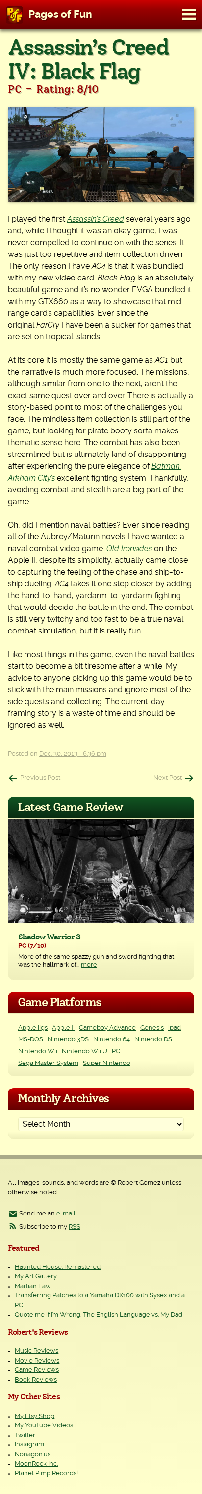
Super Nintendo (106, 1063)
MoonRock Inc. (36, 1464)
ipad (174, 1028)
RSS (74, 1227)
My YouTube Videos (44, 1425)
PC (116, 1051)
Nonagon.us (32, 1454)
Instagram (29, 1445)
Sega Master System (48, 1063)
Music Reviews (36, 1351)
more (89, 965)
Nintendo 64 (111, 1040)
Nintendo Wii (37, 1051)
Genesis (152, 1028)
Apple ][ (63, 1028)
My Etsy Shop (34, 1416)
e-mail (66, 1214)
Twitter (25, 1435)
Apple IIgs (33, 1028)
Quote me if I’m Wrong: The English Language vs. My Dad (98, 1315)
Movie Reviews (37, 1361)
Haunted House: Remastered (58, 1267)
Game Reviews (37, 1370)
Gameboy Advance (107, 1028)
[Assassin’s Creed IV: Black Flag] (101, 154)
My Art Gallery (36, 1276)
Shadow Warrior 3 (49, 937)
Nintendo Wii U (84, 1051)
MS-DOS (30, 1040)
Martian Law (33, 1286)
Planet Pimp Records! (46, 1473)
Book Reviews (36, 1380)
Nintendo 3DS (68, 1040)
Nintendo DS (153, 1040)
